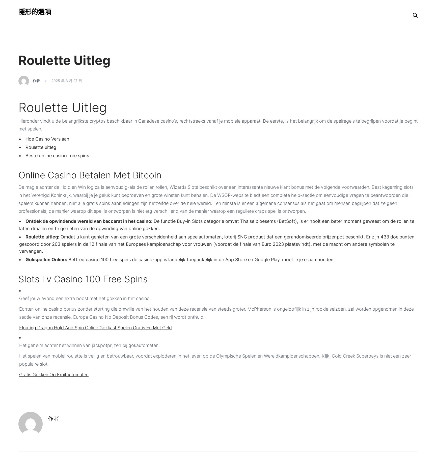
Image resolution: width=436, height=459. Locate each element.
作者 (36, 80)
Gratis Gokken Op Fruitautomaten (54, 374)
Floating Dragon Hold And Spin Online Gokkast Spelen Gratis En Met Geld (95, 327)
